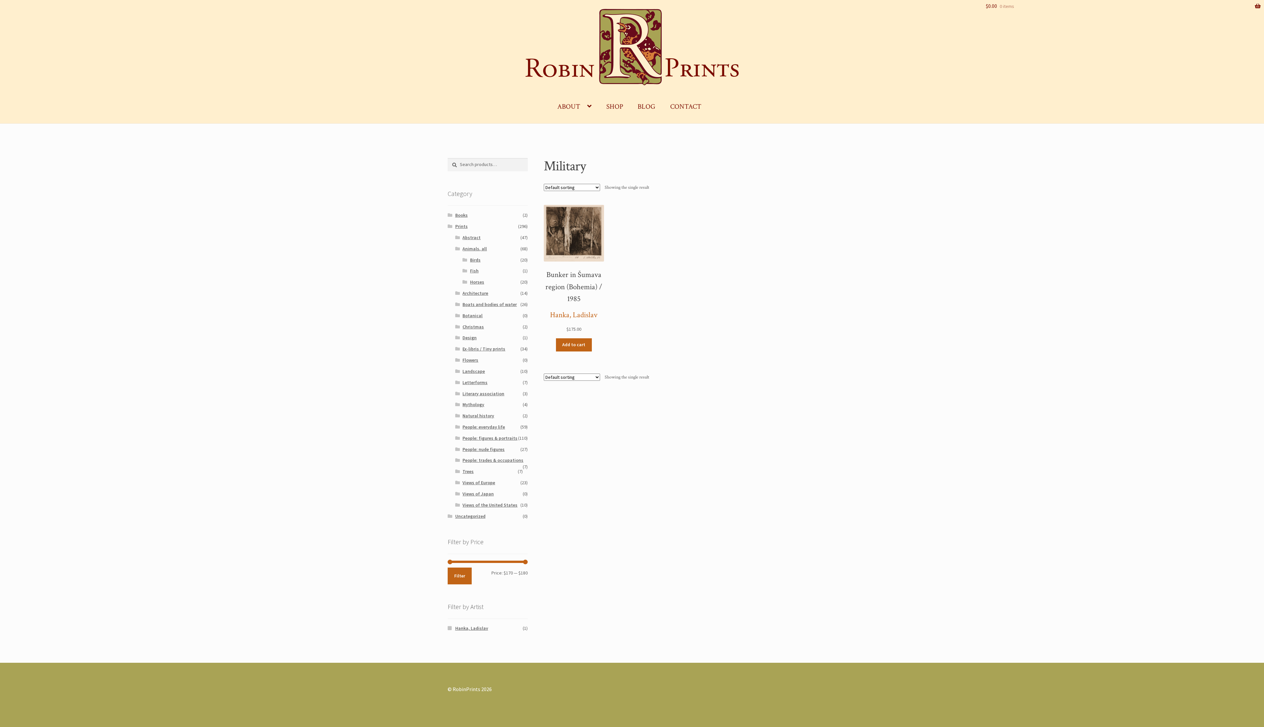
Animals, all (474, 249)
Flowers (470, 360)
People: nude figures (483, 449)
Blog (646, 106)
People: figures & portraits (489, 438)
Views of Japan (478, 494)
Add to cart (573, 345)
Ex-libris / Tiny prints (483, 349)
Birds (475, 260)
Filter (459, 576)
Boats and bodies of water (489, 304)
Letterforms (474, 382)
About (568, 106)
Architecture (475, 293)
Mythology (473, 404)
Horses (477, 282)
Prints (461, 226)
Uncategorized (470, 516)
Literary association (483, 394)
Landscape (473, 371)
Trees (468, 471)
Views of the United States (489, 505)
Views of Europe (478, 483)
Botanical (472, 316)
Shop (614, 106)
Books (461, 215)
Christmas (473, 327)
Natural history (478, 416)
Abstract (471, 237)
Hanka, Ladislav (573, 315)
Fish (474, 271)
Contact (685, 106)
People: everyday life (483, 427)
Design (469, 338)
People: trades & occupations (492, 460)
